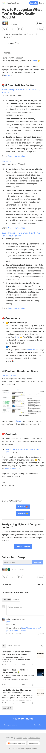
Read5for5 (30, 350)
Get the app (33, 743)
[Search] (42, 646)
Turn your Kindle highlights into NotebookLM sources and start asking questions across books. (16, 658)
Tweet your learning (16, 156)
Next (39, 584)
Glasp (34, 61)
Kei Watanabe (14, 22)
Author (9, 621)
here (17, 337)
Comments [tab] (7, 599)
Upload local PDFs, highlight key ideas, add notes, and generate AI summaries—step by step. (18, 696)
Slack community (12, 468)
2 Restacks (21, 570)
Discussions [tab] (18, 646)
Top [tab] (4, 646)
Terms (25, 738)
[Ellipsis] (43, 619)
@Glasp (19, 421)
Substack (12, 748)
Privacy (19, 738)
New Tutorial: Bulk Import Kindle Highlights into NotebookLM (16, 653)
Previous (8, 584)
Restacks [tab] (16, 599)
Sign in (41, 3)
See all (6, 708)
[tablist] (11, 599)
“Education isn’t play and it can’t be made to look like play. (18, 676)
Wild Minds (6, 161)
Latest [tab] (10, 646)
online (7, 75)
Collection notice (34, 738)
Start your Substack (17, 743)
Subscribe (33, 3)
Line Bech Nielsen (9, 375)
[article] (23, 658)
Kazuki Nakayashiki (28, 22)
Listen (41, 23)
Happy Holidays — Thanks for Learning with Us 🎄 (15, 671)
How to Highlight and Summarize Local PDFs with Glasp (16, 691)
